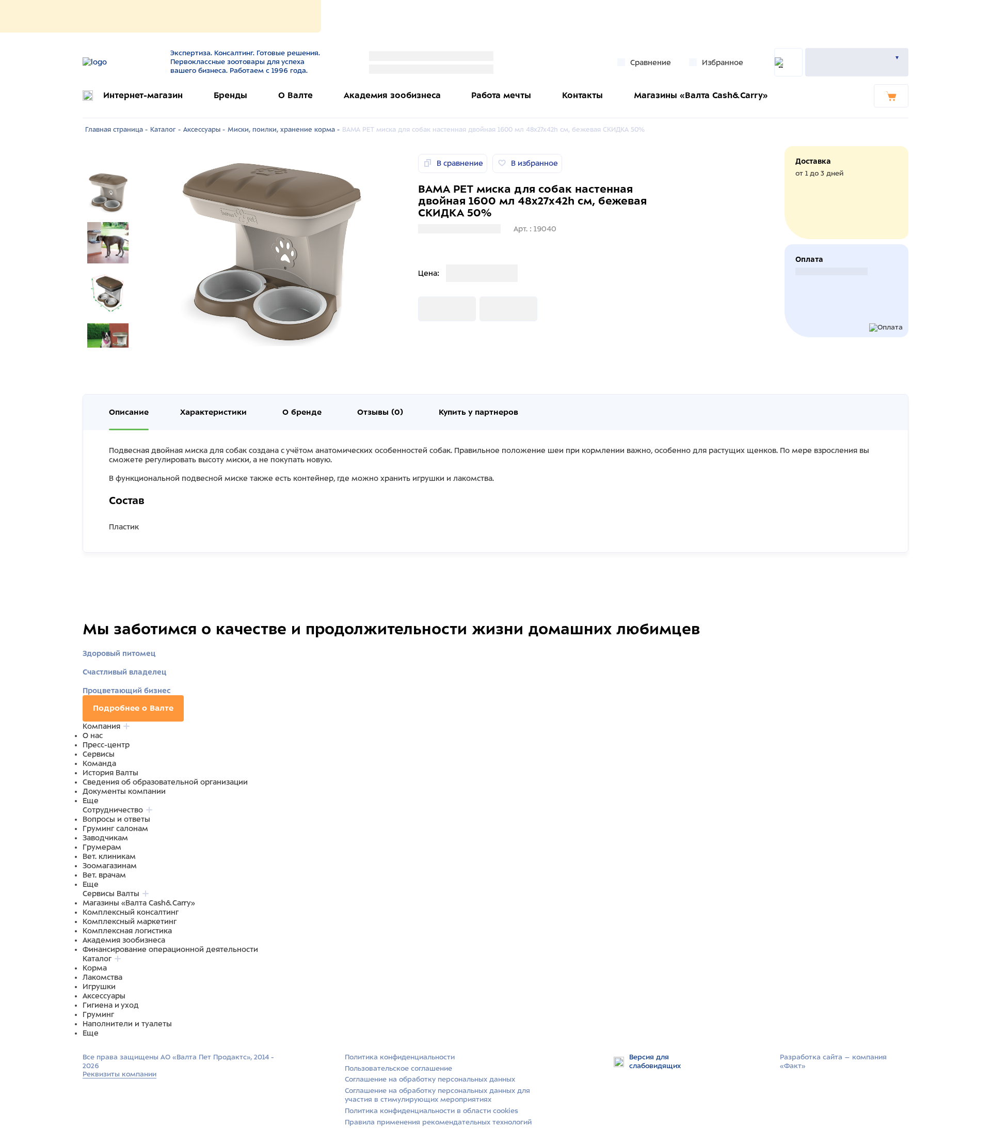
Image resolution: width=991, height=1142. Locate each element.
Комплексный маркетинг (130, 921)
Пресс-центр (106, 745)
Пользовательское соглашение (398, 1068)
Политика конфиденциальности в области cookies (431, 1111)
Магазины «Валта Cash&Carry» (701, 95)
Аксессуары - (204, 129)
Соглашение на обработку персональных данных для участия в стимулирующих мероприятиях (437, 1095)
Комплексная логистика (127, 931)
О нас (93, 735)
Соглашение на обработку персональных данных (430, 1079)
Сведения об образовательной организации (165, 782)
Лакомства (102, 977)
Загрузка (435, 309)
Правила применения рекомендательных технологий (438, 1122)
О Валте (295, 95)
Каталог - (165, 129)
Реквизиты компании (119, 1074)
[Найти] (788, 62)
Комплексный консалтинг (131, 912)
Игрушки (99, 986)
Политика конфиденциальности (400, 1057)
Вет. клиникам (109, 856)
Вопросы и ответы (116, 819)
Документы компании (124, 791)
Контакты (582, 95)
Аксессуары (104, 996)
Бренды (230, 95)
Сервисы (99, 754)
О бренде (302, 412)
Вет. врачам (104, 875)
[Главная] (120, 62)
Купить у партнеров (478, 412)
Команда (99, 763)
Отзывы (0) (380, 412)
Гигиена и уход (111, 1005)
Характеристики (213, 412)
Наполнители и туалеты (127, 1024)
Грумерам (102, 847)
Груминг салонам (115, 828)
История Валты (110, 773)
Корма (95, 968)
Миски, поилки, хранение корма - (284, 129)
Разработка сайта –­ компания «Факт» (833, 1061)
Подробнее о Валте (133, 708)
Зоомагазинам (110, 866)
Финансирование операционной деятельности (170, 949)
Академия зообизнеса (392, 95)
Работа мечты (501, 95)
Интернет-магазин (143, 95)
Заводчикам (105, 838)
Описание (129, 412)
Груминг (98, 1014)
